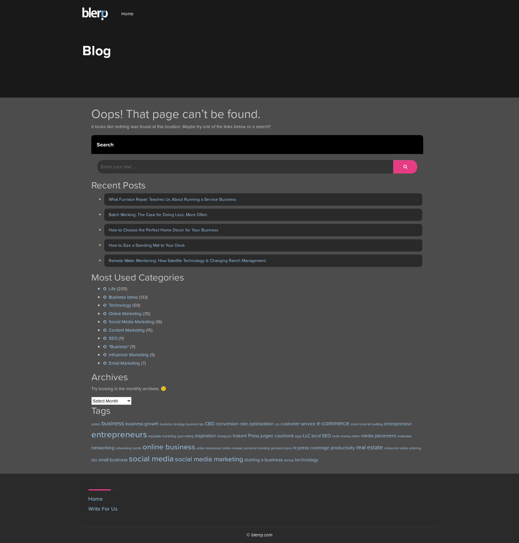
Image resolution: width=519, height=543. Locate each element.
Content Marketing (127, 330)
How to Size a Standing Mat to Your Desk (147, 245)
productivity (343, 447)
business (113, 423)
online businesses (208, 448)
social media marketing (209, 459)
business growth (142, 423)
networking (102, 447)
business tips (195, 424)
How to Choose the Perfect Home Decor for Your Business (163, 230)
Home (127, 13)
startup (289, 460)
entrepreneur (398, 423)
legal (298, 436)
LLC (306, 435)
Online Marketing (125, 313)
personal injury (281, 448)
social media (151, 458)
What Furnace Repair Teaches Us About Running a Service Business (172, 199)
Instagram (224, 436)
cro (277, 424)
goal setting (186, 436)
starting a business (263, 459)
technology (306, 459)
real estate (369, 447)
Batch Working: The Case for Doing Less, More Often (158, 215)
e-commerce (333, 423)
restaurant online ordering (402, 448)
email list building (371, 424)
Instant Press (246, 435)
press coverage (313, 447)
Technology (120, 305)
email (354, 424)
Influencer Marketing (129, 354)
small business (113, 459)
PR (294, 448)
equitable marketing (162, 436)
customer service (298, 423)
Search (105, 144)
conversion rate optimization (245, 423)
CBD (209, 423)
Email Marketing (124, 363)
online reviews (233, 448)
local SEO (321, 435)
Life (112, 288)
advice (95, 424)
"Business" (119, 346)
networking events (128, 448)
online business (169, 446)
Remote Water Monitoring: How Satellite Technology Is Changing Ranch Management (187, 261)
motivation (404, 436)
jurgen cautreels (277, 435)
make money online (346, 436)
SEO (113, 338)
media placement (378, 435)
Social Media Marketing (131, 321)
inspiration (205, 435)
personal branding (257, 448)
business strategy (172, 424)
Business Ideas (123, 297)
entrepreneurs (119, 434)
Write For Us (102, 509)
